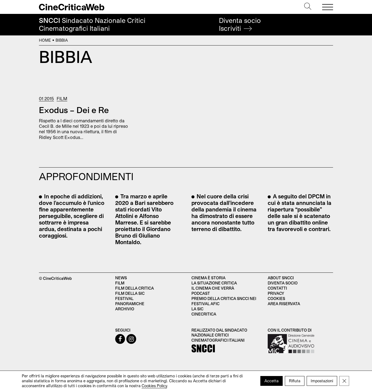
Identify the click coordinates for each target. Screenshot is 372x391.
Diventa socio (240, 24)
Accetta (271, 380)
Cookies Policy (154, 385)
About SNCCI (281, 277)
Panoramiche (129, 303)
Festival (124, 298)
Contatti (277, 288)
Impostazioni (322, 380)
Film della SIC (130, 293)
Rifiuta (294, 380)
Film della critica (134, 288)
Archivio (124, 309)
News (121, 277)
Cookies (276, 298)
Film (62, 98)
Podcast (200, 293)
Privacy (276, 293)
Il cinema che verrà (212, 288)
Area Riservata (284, 303)
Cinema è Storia (208, 277)
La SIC (197, 309)
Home (45, 40)
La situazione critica (214, 283)
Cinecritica (203, 314)
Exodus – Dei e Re (74, 110)
